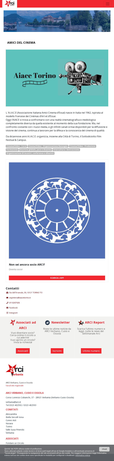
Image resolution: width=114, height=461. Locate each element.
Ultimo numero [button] (91, 351)
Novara (9, 423)
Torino (9, 426)
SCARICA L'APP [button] (57, 278)
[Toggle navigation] (107, 4)
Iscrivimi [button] (57, 351)
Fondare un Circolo (15, 443)
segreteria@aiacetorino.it (20, 297)
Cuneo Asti (11, 420)
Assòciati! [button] (23, 351)
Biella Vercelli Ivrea (15, 417)
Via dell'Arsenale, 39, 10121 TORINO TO (25, 292)
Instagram (13, 313)
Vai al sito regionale (14, 385)
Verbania (10, 432)
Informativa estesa (82, 455)
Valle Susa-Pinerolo (15, 429)
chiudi (104, 449)
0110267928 (14, 302)
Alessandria (11, 414)
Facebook (13, 307)
